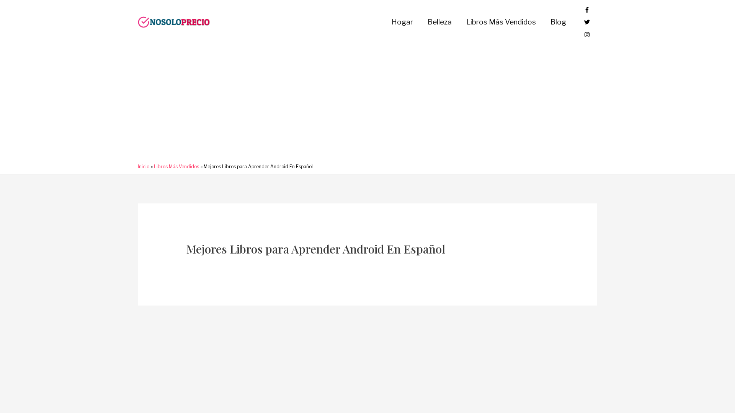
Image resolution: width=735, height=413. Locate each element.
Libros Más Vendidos (501, 22)
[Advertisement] (367, 106)
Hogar (402, 22)
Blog (558, 22)
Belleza (440, 22)
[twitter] (587, 22)
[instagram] (587, 35)
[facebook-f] (587, 10)
